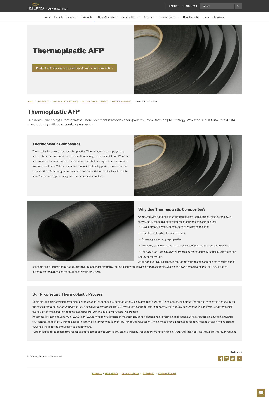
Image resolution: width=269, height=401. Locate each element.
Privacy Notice (111, 373)
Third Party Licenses (167, 373)
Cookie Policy (148, 373)
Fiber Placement (121, 101)
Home (30, 101)
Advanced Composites (65, 101)
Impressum (97, 373)
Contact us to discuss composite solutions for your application (74, 68)
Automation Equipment (95, 101)
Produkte (43, 101)
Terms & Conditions (130, 373)
